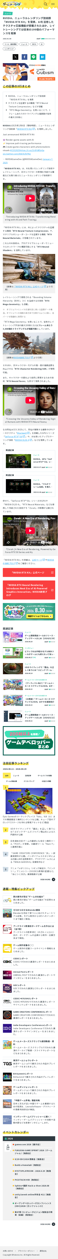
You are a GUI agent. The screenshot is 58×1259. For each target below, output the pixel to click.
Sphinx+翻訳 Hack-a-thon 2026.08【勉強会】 (32, 1187)
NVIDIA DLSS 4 (22, 440)
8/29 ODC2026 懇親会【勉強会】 (30, 1159)
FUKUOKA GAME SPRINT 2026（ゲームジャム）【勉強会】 (33, 1151)
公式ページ (37, 559)
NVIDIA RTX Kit (24, 129)
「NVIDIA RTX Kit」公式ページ (28, 286)
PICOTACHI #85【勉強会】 (27, 1179)
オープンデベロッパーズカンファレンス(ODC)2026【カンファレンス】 (33, 1204)
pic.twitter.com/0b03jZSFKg (17, 153)
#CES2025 (15, 150)
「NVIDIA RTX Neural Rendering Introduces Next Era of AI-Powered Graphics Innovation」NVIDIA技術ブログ (26, 590)
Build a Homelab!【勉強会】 (28, 1165)
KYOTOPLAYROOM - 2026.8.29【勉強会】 (33, 1172)
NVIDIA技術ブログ (21, 357)
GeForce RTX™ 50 (13, 436)
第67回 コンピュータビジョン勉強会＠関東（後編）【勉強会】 (33, 1213)
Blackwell (22, 433)
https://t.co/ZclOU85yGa (32, 150)
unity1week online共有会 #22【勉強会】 (33, 1196)
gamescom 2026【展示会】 (28, 1144)
